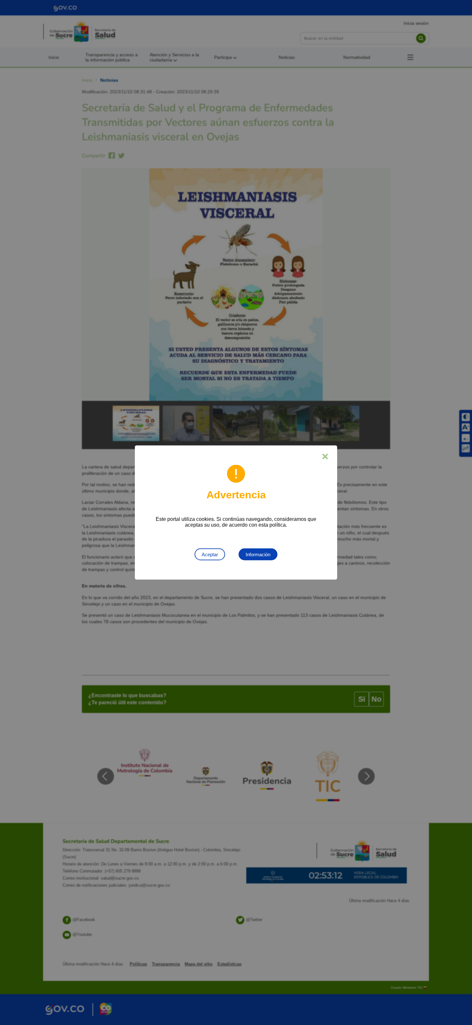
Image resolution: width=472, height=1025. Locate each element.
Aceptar (210, 554)
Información (258, 554)
